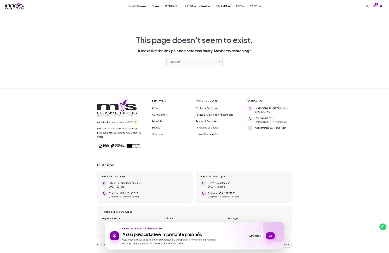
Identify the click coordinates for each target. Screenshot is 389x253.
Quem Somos (159, 114)
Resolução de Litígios (207, 127)
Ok (270, 235)
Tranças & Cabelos (137, 6)
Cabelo (155, 6)
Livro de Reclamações (207, 134)
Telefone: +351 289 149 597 (123, 193)
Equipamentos (223, 6)
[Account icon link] (381, 6)
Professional (189, 6)
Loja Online (158, 121)
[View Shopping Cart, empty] (374, 6)
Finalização (171, 6)
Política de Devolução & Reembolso (214, 114)
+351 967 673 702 (264, 118)
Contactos (255, 6)
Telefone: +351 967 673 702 (222, 193)
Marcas (240, 6)
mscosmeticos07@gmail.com (270, 127)
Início (155, 108)
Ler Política (255, 235)
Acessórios (204, 6)
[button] (147, 6)
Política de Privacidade (207, 108)
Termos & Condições (207, 121)
